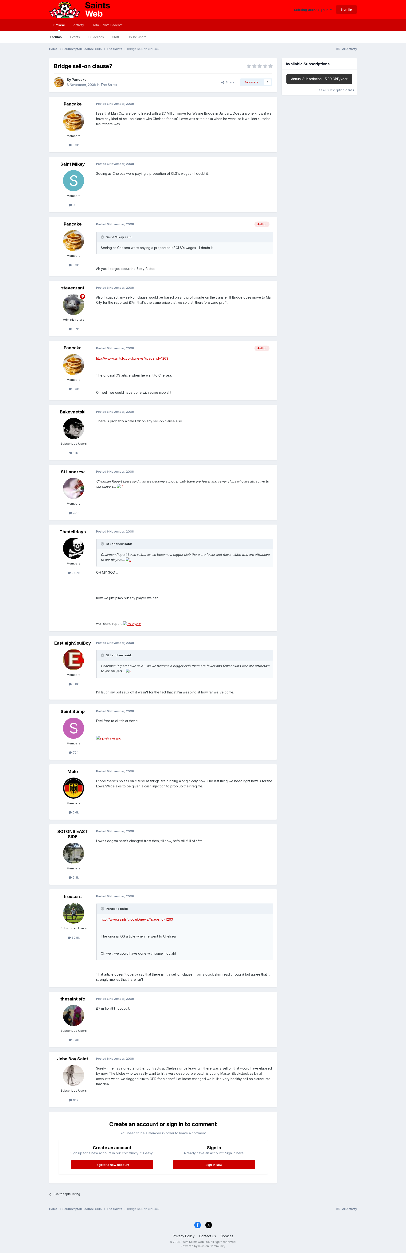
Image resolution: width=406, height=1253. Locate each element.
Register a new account (112, 1165)
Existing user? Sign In (312, 10)
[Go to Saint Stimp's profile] (73, 728)
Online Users (137, 37)
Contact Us (207, 1236)
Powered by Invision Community (203, 1246)
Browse (59, 25)
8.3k (75, 145)
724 (75, 752)
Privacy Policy (184, 1236)
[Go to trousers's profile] (73, 913)
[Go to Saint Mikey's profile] (73, 180)
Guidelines (96, 37)
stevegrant (72, 287)
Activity (78, 25)
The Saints (109, 85)
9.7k (75, 329)
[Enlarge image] (120, 486)
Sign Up (346, 9)
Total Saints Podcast (107, 25)
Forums (56, 37)
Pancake (79, 80)
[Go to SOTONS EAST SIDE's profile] (73, 853)
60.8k (75, 937)
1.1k (75, 453)
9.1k (75, 1100)
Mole (72, 771)
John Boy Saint (72, 1058)
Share (229, 82)
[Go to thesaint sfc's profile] (73, 1015)
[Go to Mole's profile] (73, 788)
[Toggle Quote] (103, 237)
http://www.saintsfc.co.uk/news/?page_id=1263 (132, 358)
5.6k (75, 812)
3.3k (75, 1040)
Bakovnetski (73, 411)
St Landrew (73, 471)
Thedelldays (72, 531)
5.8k (75, 684)
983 (75, 205)
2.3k (75, 877)
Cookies (226, 1236)
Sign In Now (214, 1165)
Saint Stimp (73, 711)
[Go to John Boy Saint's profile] (73, 1075)
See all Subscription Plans (335, 90)
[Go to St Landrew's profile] (73, 488)
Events (75, 37)
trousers (73, 896)
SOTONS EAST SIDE (72, 834)
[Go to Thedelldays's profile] (73, 548)
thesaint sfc (72, 998)
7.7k (75, 513)
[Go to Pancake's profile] (59, 82)
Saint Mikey (72, 164)
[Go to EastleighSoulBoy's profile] (73, 659)
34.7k (75, 573)
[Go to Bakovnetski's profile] (73, 428)
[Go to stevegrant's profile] (73, 304)
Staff (115, 37)
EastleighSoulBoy (72, 643)
